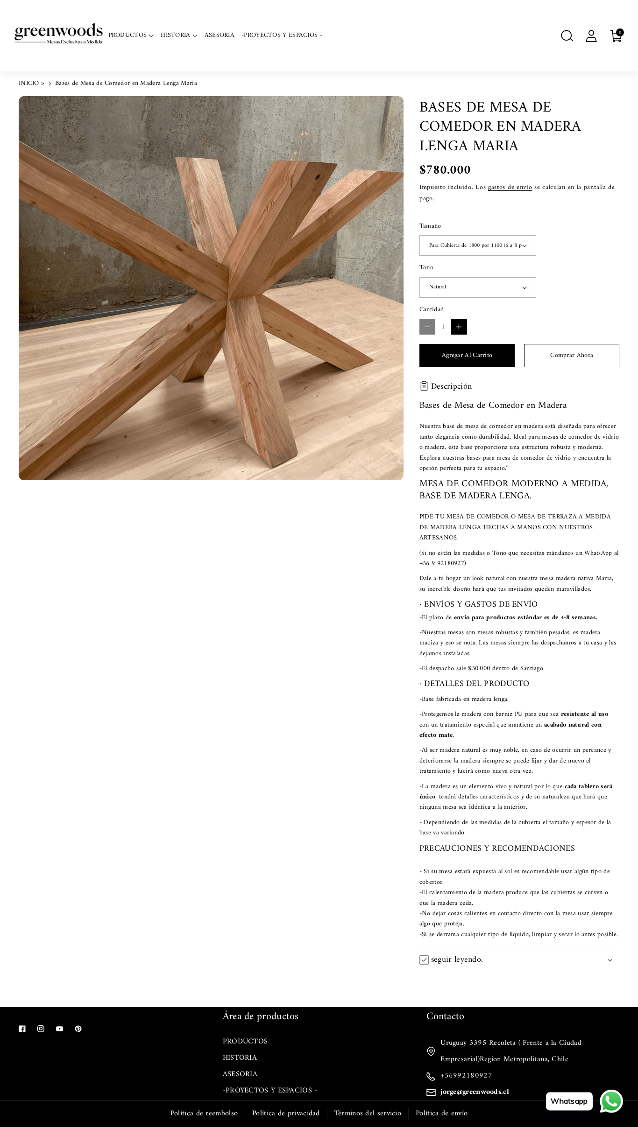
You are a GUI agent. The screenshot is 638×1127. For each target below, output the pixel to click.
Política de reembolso (204, 1113)
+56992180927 (466, 1075)
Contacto (445, 1017)
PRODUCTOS (245, 1041)
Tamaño (430, 226)
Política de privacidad (286, 1113)
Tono (426, 268)
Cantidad (431, 310)
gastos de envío (510, 187)
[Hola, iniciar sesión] (591, 36)
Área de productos (261, 1017)
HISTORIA (240, 1057)
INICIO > (31, 83)
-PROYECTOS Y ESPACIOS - (270, 1090)
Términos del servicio (367, 1113)
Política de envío (442, 1113)
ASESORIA (240, 1074)
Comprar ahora (571, 355)
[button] (567, 36)
